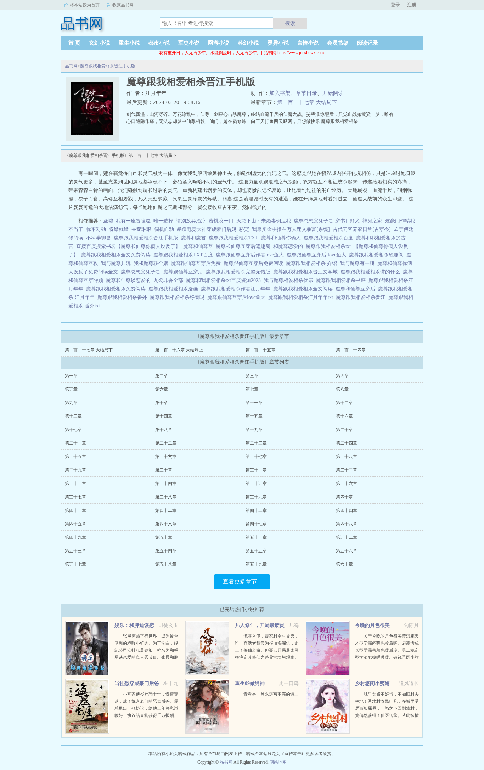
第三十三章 (75, 483)
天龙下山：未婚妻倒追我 (263, 220)
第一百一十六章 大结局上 (179, 349)
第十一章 (254, 402)
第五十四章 (165, 550)
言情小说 (308, 43)
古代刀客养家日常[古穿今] (362, 229)
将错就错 (119, 229)
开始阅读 (333, 93)
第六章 (161, 389)
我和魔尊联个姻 (152, 263)
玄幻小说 (99, 43)
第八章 (342, 389)
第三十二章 (346, 470)
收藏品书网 (123, 4)
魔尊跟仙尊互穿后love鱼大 (237, 297)
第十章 (161, 402)
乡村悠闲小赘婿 (372, 683)
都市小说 (159, 43)
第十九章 (254, 429)
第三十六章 (346, 483)
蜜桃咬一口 (221, 220)
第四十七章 (256, 523)
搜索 (290, 23)
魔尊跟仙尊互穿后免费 (197, 263)
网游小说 (218, 43)
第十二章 (344, 402)
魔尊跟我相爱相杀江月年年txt (302, 297)
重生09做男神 (250, 683)
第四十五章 (75, 523)
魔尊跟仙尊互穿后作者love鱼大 (251, 254)
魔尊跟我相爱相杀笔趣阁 (377, 254)
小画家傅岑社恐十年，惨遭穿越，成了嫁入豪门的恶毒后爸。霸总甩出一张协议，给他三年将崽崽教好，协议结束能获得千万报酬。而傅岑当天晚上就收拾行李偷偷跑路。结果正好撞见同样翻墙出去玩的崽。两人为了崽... (146, 715)
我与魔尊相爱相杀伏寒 (290, 280)
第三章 (252, 375)
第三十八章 (165, 496)
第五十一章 (256, 537)
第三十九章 (256, 496)
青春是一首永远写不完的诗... (270, 694)
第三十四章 (165, 483)
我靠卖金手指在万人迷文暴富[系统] (291, 229)
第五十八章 (165, 564)
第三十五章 (256, 483)
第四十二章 (165, 510)
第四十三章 (256, 510)
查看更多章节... (242, 581)
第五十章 (163, 537)
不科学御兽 (98, 237)
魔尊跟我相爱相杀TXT (235, 237)
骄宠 (244, 229)
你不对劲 (96, 229)
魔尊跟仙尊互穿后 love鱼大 (318, 254)
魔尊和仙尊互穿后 (357, 288)
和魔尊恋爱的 (289, 246)
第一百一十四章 (351, 349)
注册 (411, 4)
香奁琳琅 (141, 229)
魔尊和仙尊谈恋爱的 (129, 280)
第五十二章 (346, 537)
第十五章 (254, 416)
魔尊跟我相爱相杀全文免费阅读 (117, 254)
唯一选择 (163, 220)
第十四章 (163, 416)
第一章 (71, 375)
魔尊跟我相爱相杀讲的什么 (372, 271)
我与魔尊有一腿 (358, 263)
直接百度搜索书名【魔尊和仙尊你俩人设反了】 (129, 246)
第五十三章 (75, 550)
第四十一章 (75, 510)
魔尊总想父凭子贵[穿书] (320, 220)
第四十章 (344, 496)
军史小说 (188, 43)
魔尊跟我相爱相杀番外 (123, 297)
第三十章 (163, 470)
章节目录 (306, 93)
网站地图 (278, 762)
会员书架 (337, 43)
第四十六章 (165, 523)
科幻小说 (248, 43)
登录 (395, 4)
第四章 (342, 375)
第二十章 (344, 429)
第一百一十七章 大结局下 (307, 102)
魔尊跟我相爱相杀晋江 (362, 297)
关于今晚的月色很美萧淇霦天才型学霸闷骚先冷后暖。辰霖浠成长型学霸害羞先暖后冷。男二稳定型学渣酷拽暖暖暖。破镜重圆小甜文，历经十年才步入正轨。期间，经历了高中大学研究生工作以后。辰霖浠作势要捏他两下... (387, 657)
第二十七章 (256, 456)
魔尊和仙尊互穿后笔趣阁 (244, 246)
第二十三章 (256, 443)
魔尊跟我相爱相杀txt (330, 246)
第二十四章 (346, 443)
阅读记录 (367, 43)
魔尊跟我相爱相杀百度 (330, 237)
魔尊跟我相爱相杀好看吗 (178, 297)
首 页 (74, 43)
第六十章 (344, 564)
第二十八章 (346, 456)
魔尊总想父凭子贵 (142, 271)
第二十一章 (75, 443)
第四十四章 (346, 510)
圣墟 (108, 220)
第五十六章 (346, 550)
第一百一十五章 (260, 349)
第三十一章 (256, 470)
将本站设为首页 (85, 4)
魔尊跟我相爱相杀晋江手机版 (107, 65)
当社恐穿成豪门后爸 (136, 683)
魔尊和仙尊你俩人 (282, 237)
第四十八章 (346, 523)
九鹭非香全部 (169, 280)
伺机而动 (164, 229)
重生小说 (129, 43)
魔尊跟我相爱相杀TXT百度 (184, 254)
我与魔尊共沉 (117, 263)
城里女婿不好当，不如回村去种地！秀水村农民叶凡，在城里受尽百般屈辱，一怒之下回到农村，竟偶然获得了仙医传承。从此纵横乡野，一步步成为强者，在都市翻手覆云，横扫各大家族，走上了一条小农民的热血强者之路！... (387, 715)
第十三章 (73, 416)
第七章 (252, 389)
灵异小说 (278, 43)
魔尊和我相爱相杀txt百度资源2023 (225, 280)
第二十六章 (165, 456)
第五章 (71, 389)
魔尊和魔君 (195, 237)
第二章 (161, 375)
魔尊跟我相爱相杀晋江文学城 (307, 271)
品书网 (71, 65)
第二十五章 (75, 456)
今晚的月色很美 (372, 625)
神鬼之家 (372, 220)
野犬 (355, 220)
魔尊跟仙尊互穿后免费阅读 (255, 263)
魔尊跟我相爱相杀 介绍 (313, 263)
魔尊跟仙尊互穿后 (184, 271)
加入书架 (280, 93)
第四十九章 (75, 537)
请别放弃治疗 (191, 220)
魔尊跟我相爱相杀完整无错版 (239, 271)
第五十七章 (75, 564)
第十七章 (73, 429)
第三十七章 (75, 496)
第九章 (71, 402)
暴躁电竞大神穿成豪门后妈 (206, 229)
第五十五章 (256, 550)
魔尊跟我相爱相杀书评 (342, 280)
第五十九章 (256, 564)
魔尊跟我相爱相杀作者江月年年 (237, 288)
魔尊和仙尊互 (199, 246)
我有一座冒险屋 (133, 220)
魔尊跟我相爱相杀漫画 (174, 288)
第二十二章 (165, 443)
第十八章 (163, 429)
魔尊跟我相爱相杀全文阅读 (304, 288)
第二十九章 (75, 470)
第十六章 (344, 416)
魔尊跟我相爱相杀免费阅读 (117, 288)
